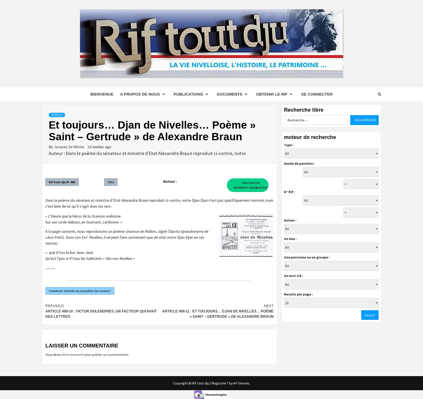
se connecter (317, 94)
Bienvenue (101, 94)
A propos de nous (140, 94)
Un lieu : (290, 238)
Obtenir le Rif (272, 94)
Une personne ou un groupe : (307, 257)
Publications (188, 94)
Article (57, 114)
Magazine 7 (220, 383)
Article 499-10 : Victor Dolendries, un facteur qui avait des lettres (101, 311)
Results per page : (298, 294)
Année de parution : (299, 163)
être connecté (72, 354)
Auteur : (290, 220)
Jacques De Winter (69, 146)
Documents (229, 94)
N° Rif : (289, 192)
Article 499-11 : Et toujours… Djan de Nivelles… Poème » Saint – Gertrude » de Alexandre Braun (218, 311)
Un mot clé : (293, 275)
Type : (288, 145)
